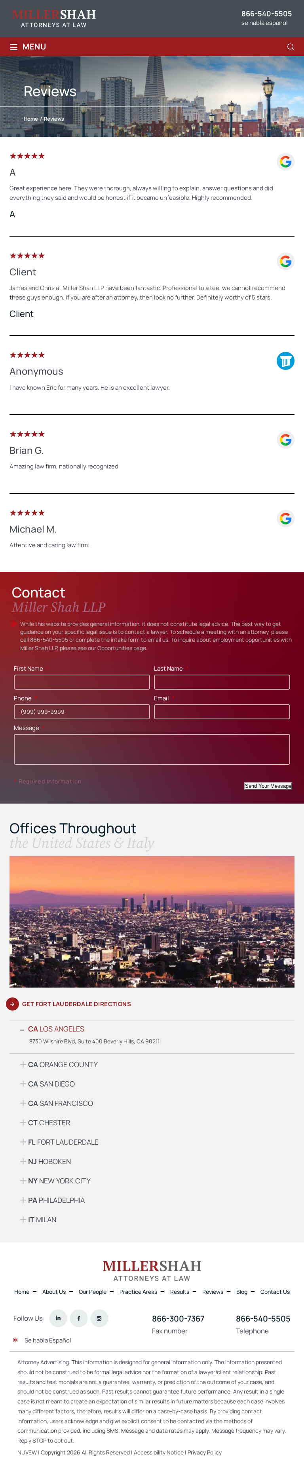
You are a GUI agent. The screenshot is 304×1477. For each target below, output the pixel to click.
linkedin (58, 1318)
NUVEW (27, 1452)
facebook (79, 1318)
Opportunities (114, 648)
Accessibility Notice (159, 1452)
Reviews (212, 1291)
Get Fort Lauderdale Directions (76, 1004)
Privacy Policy (205, 1452)
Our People (92, 1291)
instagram (99, 1318)
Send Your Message (268, 786)
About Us (54, 1291)
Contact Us (275, 1291)
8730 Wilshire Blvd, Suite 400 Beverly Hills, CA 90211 (94, 1041)
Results (179, 1291)
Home (21, 1291)
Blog (241, 1291)
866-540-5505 (266, 13)
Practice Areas (138, 1291)
